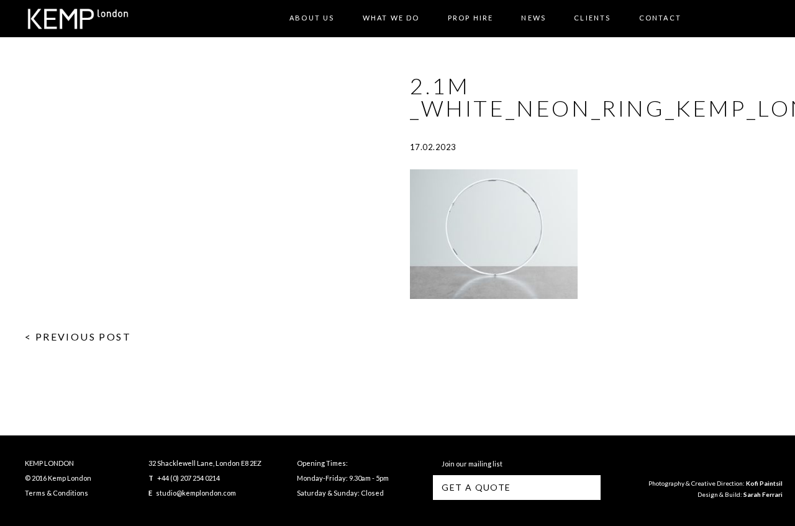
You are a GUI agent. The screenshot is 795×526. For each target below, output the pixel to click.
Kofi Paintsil (764, 483)
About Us (312, 18)
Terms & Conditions (56, 493)
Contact (660, 18)
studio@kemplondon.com (196, 493)
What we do (391, 18)
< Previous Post (78, 336)
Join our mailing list (470, 464)
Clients (592, 18)
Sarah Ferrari (763, 494)
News (533, 18)
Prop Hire (471, 18)
